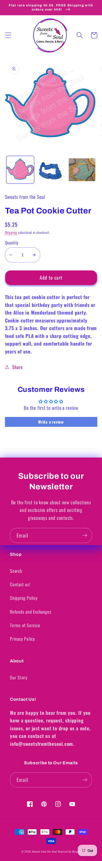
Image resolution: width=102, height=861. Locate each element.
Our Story (18, 677)
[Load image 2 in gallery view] (51, 169)
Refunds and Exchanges (30, 611)
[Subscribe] (85, 535)
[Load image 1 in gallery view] (20, 169)
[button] (8, 35)
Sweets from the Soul (44, 851)
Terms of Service (25, 625)
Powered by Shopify (69, 851)
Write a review (51, 422)
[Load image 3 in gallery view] (81, 169)
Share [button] (17, 367)
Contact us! (20, 584)
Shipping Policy (24, 597)
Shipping (11, 232)
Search (16, 570)
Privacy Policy (22, 638)
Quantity (12, 242)
